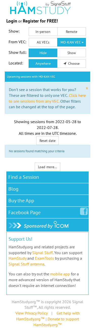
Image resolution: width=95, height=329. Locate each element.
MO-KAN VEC (71, 42)
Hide (43, 53)
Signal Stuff (42, 252)
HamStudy (17, 258)
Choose (73, 63)
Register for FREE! (40, 21)
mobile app (60, 273)
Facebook (24, 212)
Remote (71, 31)
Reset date (47, 140)
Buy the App (21, 200)
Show (71, 53)
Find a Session (23, 177)
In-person (42, 31)
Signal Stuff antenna (26, 264)
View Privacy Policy (31, 313)
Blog (13, 189)
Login (11, 21)
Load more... (47, 167)
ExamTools (44, 258)
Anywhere (43, 63)
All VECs (43, 42)
